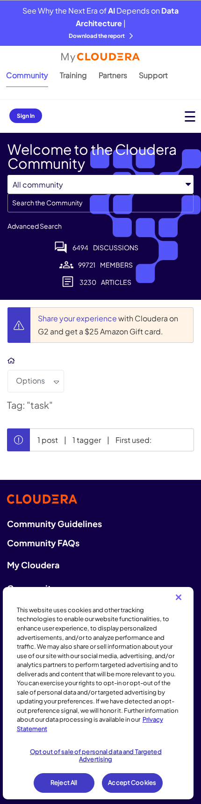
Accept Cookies (132, 782)
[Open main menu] (190, 116)
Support (153, 75)
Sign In (26, 115)
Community (27, 75)
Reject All (63, 782)
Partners (113, 75)
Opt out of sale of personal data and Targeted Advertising (96, 755)
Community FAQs (43, 542)
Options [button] (30, 380)
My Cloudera (33, 564)
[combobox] (100, 203)
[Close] (178, 597)
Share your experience (78, 318)
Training (73, 75)
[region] (98, 693)
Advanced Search (34, 226)
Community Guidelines (54, 523)
